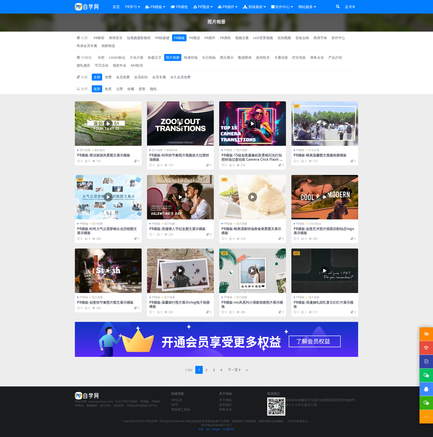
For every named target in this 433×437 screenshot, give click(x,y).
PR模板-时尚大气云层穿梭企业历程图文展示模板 (107, 230)
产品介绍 (335, 57)
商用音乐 (115, 37)
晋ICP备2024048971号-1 (216, 425)
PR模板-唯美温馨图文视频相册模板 (320, 155)
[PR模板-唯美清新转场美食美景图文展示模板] (252, 197)
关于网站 (225, 400)
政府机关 (263, 57)
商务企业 (317, 57)
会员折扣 (141, 77)
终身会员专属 (87, 45)
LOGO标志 (117, 57)
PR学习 (131, 6)
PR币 (174, 404)
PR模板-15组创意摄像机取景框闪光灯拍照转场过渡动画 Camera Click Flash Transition (252, 159)
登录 (352, 7)
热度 (108, 88)
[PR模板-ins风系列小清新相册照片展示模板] (252, 271)
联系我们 (225, 404)
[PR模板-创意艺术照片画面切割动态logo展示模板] (324, 197)
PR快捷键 (162, 37)
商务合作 (225, 409)
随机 (153, 88)
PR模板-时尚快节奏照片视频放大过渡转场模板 (179, 157)
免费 (108, 77)
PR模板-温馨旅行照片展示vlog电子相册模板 (179, 304)
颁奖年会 (119, 65)
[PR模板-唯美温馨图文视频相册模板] (324, 123)
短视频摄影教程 (139, 37)
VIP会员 (176, 400)
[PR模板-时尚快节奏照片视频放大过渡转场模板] (180, 123)
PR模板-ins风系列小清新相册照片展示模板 (252, 304)
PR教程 (99, 37)
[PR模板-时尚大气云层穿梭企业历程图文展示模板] (108, 197)
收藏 (130, 88)
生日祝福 (209, 57)
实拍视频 (284, 37)
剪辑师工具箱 (180, 409)
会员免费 (123, 77)
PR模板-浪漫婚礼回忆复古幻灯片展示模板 (323, 304)
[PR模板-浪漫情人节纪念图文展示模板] (180, 197)
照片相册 (173, 57)
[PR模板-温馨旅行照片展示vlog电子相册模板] (180, 271)
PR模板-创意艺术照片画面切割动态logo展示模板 (324, 230)
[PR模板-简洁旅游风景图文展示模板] (108, 123)
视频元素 (242, 37)
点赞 (119, 88)
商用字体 (320, 37)
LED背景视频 (263, 37)
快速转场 (191, 57)
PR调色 (182, 6)
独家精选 (108, 45)
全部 (101, 57)
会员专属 (159, 77)
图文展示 (227, 57)
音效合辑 (302, 37)
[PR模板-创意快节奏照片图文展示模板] (108, 271)
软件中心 (282, 6)
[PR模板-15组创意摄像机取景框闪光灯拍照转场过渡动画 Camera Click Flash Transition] (252, 123)
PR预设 (204, 6)
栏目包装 (299, 57)
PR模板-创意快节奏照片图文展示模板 (105, 302)
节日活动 (101, 65)
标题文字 (154, 57)
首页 (116, 6)
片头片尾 (136, 57)
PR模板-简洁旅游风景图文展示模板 (103, 155)
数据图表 (245, 57)
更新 (142, 88)
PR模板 (156, 6)
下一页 (233, 369)
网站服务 (305, 6)
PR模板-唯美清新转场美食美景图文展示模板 (251, 230)
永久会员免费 (180, 77)
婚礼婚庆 (83, 65)
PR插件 (228, 6)
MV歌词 (137, 65)
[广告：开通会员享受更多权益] (216, 341)
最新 (97, 88)
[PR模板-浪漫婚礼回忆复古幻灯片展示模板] (324, 271)
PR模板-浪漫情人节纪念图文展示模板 (177, 228)
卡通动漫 (281, 57)
